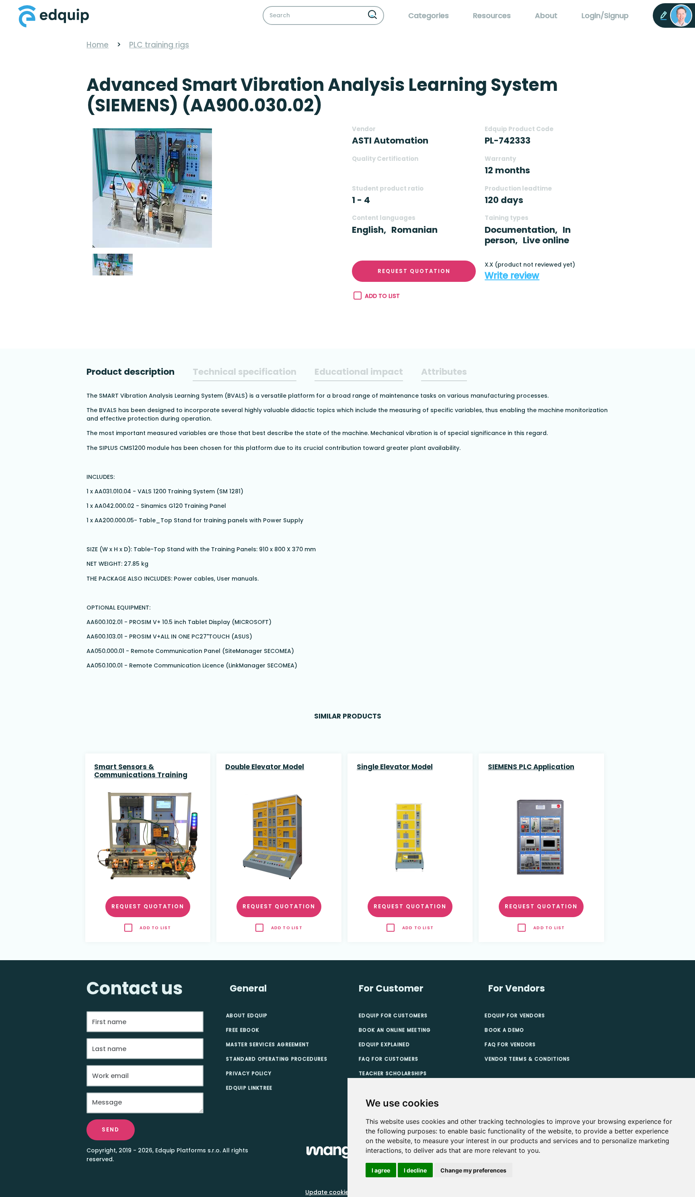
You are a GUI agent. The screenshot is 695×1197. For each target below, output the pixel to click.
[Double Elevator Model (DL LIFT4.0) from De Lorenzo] (278, 836)
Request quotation (414, 271)
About (546, 15)
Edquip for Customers (393, 1015)
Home (97, 44)
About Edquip (247, 1015)
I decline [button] (415, 1170)
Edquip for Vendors (515, 1015)
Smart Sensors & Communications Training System (140, 771)
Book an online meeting (395, 1030)
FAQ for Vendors (510, 1044)
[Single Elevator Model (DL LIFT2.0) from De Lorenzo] (410, 836)
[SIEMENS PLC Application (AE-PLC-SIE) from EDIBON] (541, 836)
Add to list (382, 296)
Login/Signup (605, 15)
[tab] (130, 372)
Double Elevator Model (264, 767)
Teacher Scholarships (393, 1073)
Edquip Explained (384, 1044)
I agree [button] (381, 1170)
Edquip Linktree (249, 1087)
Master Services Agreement (268, 1044)
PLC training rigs (159, 44)
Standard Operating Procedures (276, 1058)
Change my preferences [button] (473, 1170)
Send (110, 1129)
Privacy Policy (248, 1073)
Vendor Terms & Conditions (527, 1058)
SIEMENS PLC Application (531, 767)
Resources (492, 15)
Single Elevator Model (395, 767)
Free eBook (242, 1030)
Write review (512, 275)
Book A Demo (504, 1030)
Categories (428, 15)
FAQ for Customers (388, 1058)
